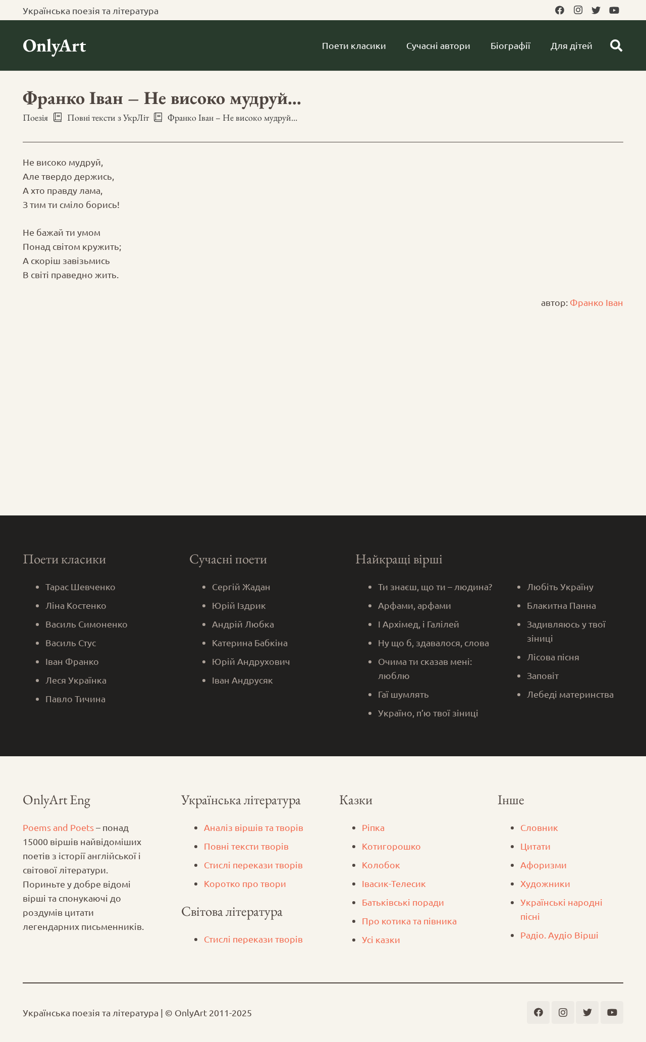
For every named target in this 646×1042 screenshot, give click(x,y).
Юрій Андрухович (251, 661)
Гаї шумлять (403, 694)
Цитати (535, 846)
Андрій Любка (243, 623)
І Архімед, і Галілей (418, 623)
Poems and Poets (58, 827)
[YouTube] (614, 10)
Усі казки (381, 939)
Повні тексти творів (246, 846)
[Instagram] (578, 10)
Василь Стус (70, 642)
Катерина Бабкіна (250, 642)
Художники (545, 883)
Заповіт (543, 675)
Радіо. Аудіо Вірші (559, 934)
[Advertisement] (323, 439)
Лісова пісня (553, 656)
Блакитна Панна (561, 605)
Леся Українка (75, 679)
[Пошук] (616, 45)
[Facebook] (560, 10)
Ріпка (373, 827)
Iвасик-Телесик (394, 883)
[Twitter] (596, 10)
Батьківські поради (403, 902)
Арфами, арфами (414, 605)
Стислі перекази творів (253, 864)
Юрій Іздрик (239, 605)
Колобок (381, 864)
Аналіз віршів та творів (253, 827)
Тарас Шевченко (80, 586)
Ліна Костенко (75, 605)
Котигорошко (391, 846)
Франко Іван (596, 302)
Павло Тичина (75, 698)
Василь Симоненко (86, 623)
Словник (539, 827)
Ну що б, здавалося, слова (433, 642)
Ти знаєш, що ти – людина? (435, 586)
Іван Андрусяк (242, 679)
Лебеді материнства (570, 694)
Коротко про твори (245, 883)
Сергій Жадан (241, 586)
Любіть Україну (560, 586)
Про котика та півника (409, 920)
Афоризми (543, 864)
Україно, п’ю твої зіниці (428, 712)
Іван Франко (72, 661)
